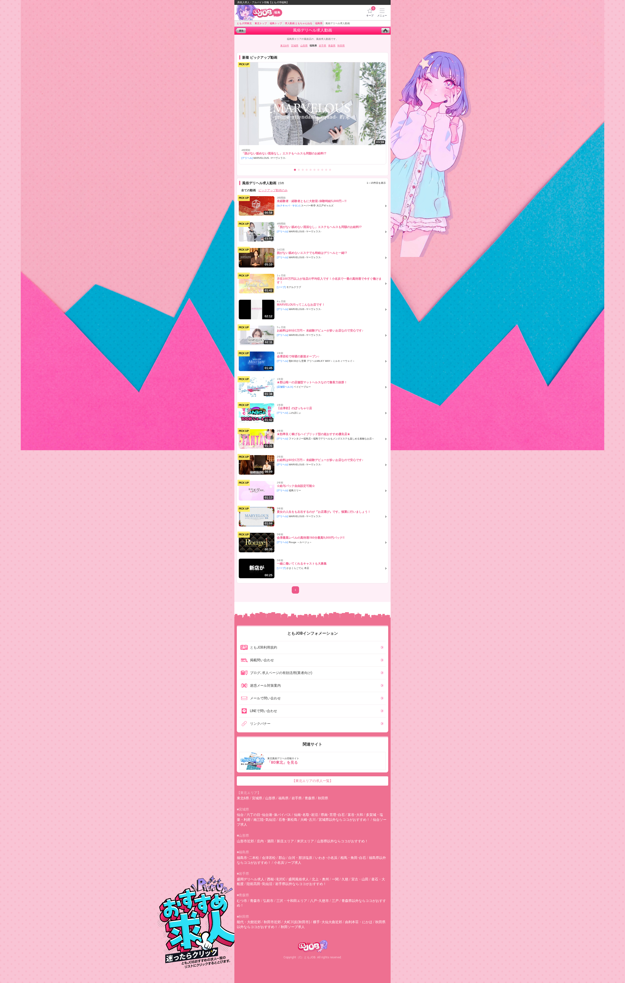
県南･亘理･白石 (333, 815)
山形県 (304, 45)
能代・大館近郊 (249, 922)
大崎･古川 (308, 820)
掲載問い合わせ (262, 660)
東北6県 (243, 798)
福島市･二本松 (248, 858)
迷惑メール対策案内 (265, 685)
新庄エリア (285, 841)
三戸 (335, 901)
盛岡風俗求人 (298, 879)
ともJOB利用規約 (263, 647)
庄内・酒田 (265, 841)
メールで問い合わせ (265, 698)
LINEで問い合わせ (263, 711)
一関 (335, 879)
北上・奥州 (320, 879)
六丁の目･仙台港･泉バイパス (269, 815)
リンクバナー (260, 724)
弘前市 (268, 901)
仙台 (240, 815)
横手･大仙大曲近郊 (327, 922)
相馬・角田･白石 (353, 858)
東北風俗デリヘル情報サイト (283, 761)
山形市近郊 (245, 841)
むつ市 (242, 901)
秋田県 (341, 45)
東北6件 (284, 45)
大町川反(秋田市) (297, 922)
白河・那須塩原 (300, 858)
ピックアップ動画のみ (273, 190)
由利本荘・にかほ (358, 922)
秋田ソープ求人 (293, 927)
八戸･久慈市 (319, 901)
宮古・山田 (359, 879)
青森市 (255, 901)
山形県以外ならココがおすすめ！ (342, 841)
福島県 (283, 798)
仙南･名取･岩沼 (306, 815)
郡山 (282, 858)
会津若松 (269, 858)
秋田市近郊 (272, 922)
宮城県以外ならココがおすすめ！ (344, 820)
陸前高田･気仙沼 (259, 884)
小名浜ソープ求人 (287, 863)
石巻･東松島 (288, 820)
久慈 (345, 879)
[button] (295, 170)
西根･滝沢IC (276, 879)
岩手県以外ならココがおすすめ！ (300, 884)
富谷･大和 (355, 815)
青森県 (331, 45)
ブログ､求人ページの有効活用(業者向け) (281, 673)
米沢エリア (305, 841)
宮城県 (294, 45)
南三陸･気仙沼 (264, 820)
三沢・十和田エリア (291, 901)
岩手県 (322, 45)
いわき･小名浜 (326, 858)
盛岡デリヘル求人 (250, 879)
